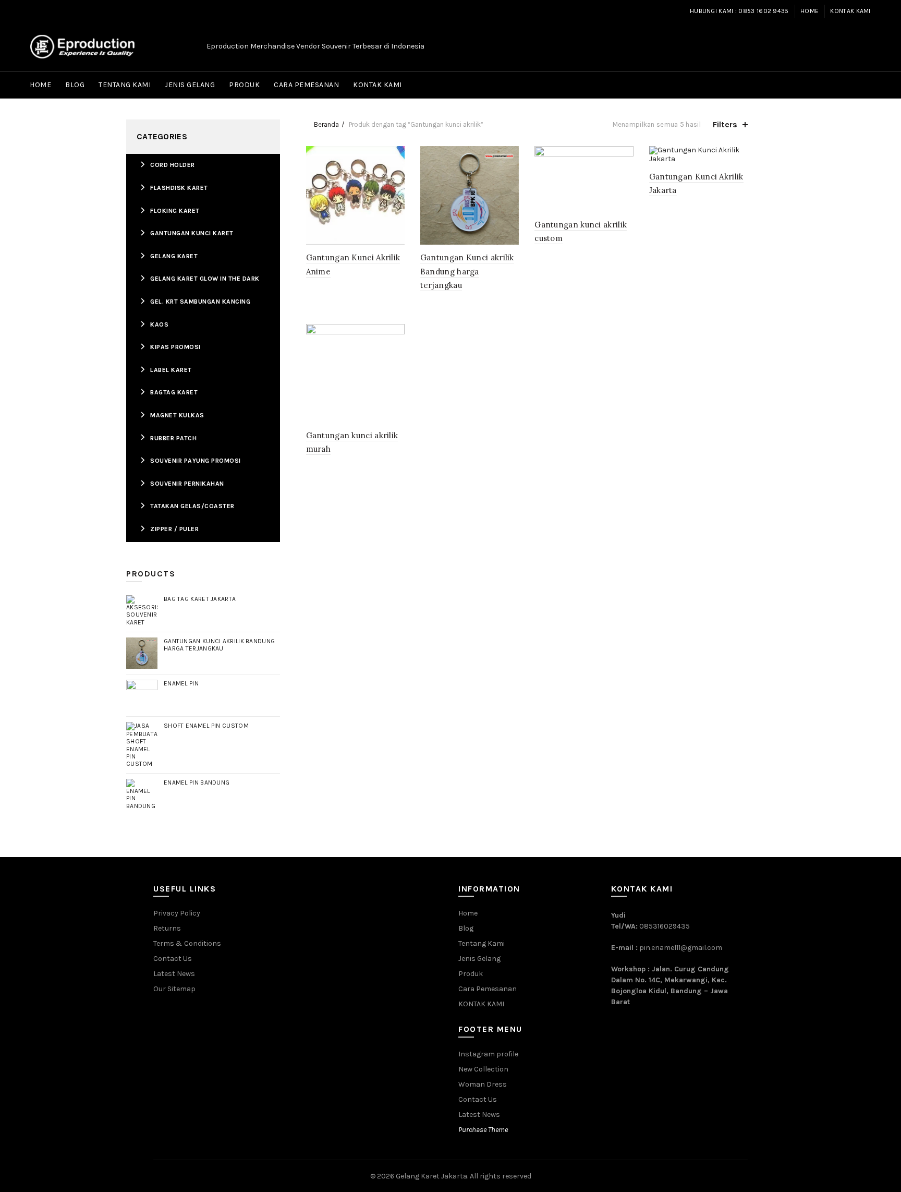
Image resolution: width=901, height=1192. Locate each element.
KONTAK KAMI (850, 11)
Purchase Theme (483, 1129)
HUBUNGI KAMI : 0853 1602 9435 (739, 11)
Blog (74, 84)
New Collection (483, 1069)
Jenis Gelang (190, 84)
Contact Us (172, 958)
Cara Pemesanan (306, 84)
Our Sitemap (174, 988)
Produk (244, 84)
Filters (725, 124)
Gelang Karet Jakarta (431, 1176)
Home (809, 11)
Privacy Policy (176, 913)
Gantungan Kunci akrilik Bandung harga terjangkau (467, 271)
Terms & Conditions (187, 943)
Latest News (174, 973)
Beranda (326, 124)
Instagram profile (488, 1054)
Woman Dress (482, 1084)
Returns (167, 928)
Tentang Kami (125, 84)
